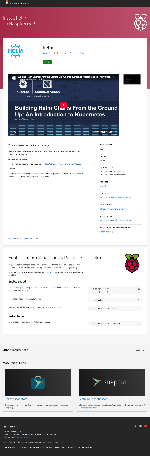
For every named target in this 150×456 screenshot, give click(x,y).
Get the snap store (16, 398)
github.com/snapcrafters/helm (112, 209)
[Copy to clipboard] (139, 288)
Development (63, 53)
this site (60, 442)
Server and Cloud (77, 53)
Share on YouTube (145, 426)
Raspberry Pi (18, 288)
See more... (140, 350)
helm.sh (103, 186)
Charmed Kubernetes (22, 437)
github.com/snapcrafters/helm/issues (115, 197)
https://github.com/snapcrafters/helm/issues (62, 164)
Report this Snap (106, 232)
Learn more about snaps (94, 398)
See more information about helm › (23, 238)
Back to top (8, 427)
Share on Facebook (140, 426)
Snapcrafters (48, 53)
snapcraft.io (88, 408)
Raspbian (51, 288)
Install (47, 62)
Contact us (87, 447)
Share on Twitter (135, 426)
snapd (45, 442)
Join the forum (8, 442)
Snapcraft (51, 442)
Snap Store (52, 272)
